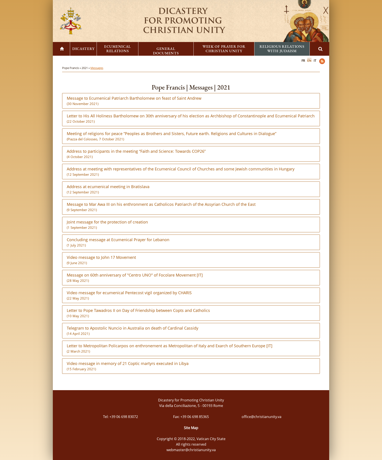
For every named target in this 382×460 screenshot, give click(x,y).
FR (303, 60)
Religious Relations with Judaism (282, 48)
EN (309, 60)
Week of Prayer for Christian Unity (223, 48)
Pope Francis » (72, 68)
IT (315, 60)
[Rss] (322, 61)
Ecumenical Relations (117, 48)
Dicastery (83, 48)
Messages (96, 68)
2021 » (86, 68)
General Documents (166, 50)
